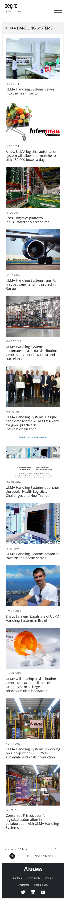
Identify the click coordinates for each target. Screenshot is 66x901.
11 (28, 856)
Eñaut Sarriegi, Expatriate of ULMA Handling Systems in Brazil (32, 618)
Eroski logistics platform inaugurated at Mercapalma (27, 220)
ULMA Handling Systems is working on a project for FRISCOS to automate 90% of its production (33, 753)
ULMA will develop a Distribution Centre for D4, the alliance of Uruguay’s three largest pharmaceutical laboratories (31, 685)
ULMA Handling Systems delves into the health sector (30, 91)
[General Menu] (58, 12)
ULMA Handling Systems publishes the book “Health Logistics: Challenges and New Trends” (32, 491)
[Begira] (11, 5)
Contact (49, 878)
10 (19, 856)
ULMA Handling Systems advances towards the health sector (32, 556)
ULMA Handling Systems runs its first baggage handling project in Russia (31, 284)
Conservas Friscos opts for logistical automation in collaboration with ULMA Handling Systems (32, 821)
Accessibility (33, 878)
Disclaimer (23, 885)
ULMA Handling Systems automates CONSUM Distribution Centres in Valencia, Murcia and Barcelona (31, 353)
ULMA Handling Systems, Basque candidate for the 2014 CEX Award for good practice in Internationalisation (32, 423)
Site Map (17, 878)
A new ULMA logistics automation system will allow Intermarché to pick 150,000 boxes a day (31, 156)
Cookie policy (41, 885)
